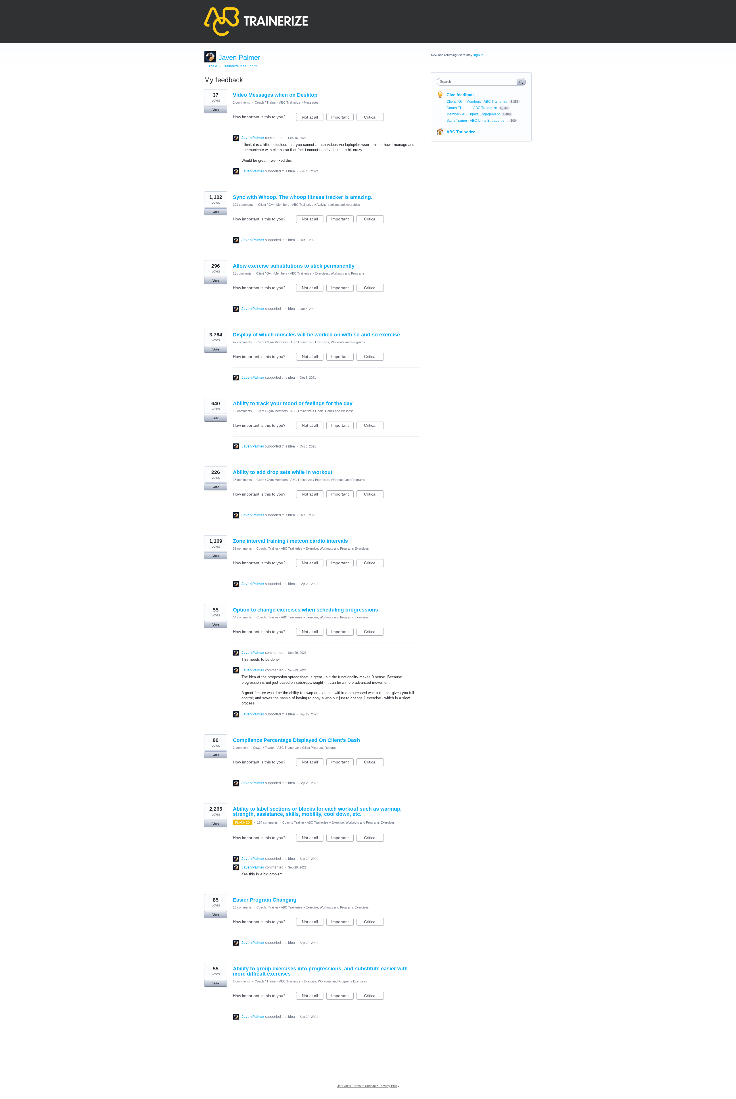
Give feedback (460, 94)
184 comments (267, 822)
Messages (311, 102)
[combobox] (478, 82)
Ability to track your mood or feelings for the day (292, 403)
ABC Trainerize (460, 131)
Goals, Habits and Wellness (334, 411)
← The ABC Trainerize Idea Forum (231, 66)
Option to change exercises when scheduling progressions (305, 610)
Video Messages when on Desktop (275, 95)
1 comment (240, 747)
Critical (374, 118)
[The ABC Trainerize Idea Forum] (256, 21)
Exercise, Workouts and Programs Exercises (337, 548)
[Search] (521, 81)
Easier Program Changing (264, 900)
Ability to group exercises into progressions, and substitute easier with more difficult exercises (320, 971)
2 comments (241, 102)
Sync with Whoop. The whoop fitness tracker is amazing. (302, 197)
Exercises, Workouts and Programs (340, 273)
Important (342, 118)
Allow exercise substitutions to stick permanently (293, 266)
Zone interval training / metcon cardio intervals (290, 541)
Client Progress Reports (319, 747)
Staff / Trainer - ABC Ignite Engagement (477, 121)
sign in (478, 55)
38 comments (242, 548)
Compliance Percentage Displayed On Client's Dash (296, 740)
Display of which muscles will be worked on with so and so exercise (316, 335)
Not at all (312, 118)
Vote (215, 109)
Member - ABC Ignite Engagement (473, 114)
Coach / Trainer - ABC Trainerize (277, 102)
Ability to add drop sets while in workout (282, 472)
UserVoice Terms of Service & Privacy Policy (368, 1085)
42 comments (242, 342)
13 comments (242, 411)
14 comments (242, 617)
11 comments (242, 273)
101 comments (243, 204)
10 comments (242, 907)
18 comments (242, 479)
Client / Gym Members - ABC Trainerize (285, 204)
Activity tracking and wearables (338, 204)
